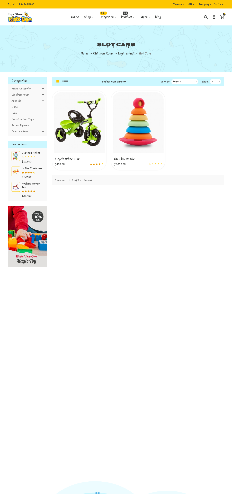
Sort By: (165, 81)
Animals (16, 101)
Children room (103, 53)
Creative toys (20, 131)
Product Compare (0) (114, 81)
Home (84, 53)
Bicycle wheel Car (67, 159)
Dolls (15, 107)
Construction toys (23, 119)
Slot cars (144, 53)
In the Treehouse (32, 168)
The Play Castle (124, 159)
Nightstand (126, 53)
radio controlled (23, 88)
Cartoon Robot (31, 152)
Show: (205, 81)
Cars (14, 113)
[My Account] (214, 17)
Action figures (20, 125)
